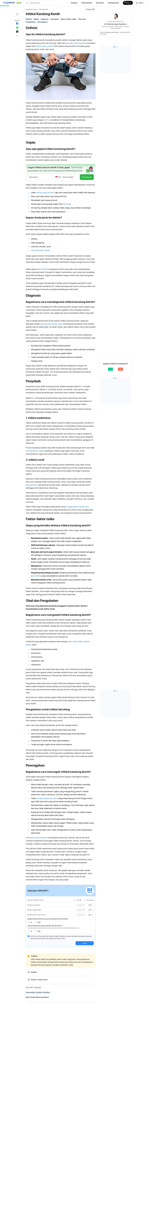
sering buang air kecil (45, 192)
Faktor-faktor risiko (68, 19)
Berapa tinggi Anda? (34, 910)
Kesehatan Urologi (31, 9)
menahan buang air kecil (46, 798)
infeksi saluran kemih (44, 46)
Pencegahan (43, 22)
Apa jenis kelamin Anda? (35, 900)
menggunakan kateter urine (77, 507)
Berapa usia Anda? (33, 905)
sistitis (46, 120)
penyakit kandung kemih (76, 43)
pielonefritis (42, 269)
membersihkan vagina (35, 451)
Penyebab (55, 19)
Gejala (36, 19)
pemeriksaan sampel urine (51, 324)
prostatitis (36, 576)
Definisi (29, 19)
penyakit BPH (31, 485)
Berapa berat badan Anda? (36, 915)
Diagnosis (45, 19)
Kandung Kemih (43, 9)
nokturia (66, 204)
